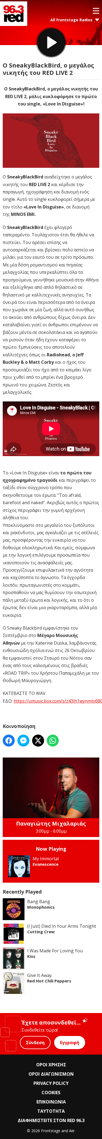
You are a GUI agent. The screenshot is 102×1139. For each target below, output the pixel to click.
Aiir (72, 1130)
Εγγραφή (69, 1043)
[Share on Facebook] (9, 741)
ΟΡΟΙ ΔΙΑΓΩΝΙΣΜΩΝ (51, 1074)
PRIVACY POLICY (51, 1083)
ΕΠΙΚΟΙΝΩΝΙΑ (51, 1102)
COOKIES (51, 1093)
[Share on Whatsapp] (53, 741)
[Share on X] (38, 741)
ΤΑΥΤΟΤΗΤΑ (51, 1111)
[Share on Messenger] (23, 741)
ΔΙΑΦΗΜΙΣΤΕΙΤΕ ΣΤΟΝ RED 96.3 (51, 1120)
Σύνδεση (35, 1043)
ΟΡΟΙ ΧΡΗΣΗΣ (51, 1065)
